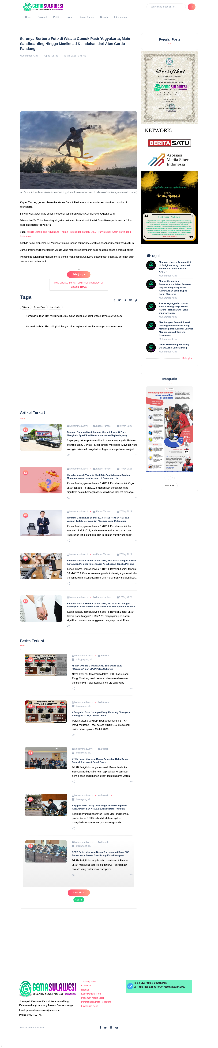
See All (78, 1015)
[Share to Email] (130, 300)
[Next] (172, 478)
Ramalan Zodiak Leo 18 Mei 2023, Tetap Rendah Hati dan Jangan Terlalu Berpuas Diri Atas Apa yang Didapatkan (98, 635)
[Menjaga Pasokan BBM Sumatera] (169, 429)
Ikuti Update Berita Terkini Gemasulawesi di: (78, 284)
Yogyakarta (55, 307)
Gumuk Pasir (39, 307)
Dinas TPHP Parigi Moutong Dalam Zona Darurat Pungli (174, 346)
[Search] (191, 7)
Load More (78, 1008)
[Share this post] (68, 571)
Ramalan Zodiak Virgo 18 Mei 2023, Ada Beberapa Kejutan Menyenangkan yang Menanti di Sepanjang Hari (98, 592)
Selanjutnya (79, 274)
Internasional (120, 17)
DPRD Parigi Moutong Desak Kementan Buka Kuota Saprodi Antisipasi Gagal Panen (100, 876)
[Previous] (167, 478)
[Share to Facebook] (114, 300)
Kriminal (105, 771)
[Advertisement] (78, 84)
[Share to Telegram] (125, 300)
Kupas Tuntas (87, 17)
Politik (56, 17)
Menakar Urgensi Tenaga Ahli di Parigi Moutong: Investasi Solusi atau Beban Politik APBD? (175, 267)
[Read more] (136, 571)
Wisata (25, 307)
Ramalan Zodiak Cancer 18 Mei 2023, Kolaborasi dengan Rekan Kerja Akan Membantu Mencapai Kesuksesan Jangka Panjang (101, 678)
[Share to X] (119, 300)
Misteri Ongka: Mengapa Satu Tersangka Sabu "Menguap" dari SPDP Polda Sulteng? (97, 783)
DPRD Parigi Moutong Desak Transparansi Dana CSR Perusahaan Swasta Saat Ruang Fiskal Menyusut (100, 970)
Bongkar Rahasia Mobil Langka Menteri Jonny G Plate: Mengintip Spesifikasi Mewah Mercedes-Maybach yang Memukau (97, 550)
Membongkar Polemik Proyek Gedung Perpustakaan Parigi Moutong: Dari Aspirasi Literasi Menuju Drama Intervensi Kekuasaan (176, 329)
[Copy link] (136, 301)
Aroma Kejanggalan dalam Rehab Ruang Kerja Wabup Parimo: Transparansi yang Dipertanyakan (173, 308)
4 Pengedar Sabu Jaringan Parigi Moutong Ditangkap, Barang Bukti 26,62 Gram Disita (101, 830)
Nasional (42, 17)
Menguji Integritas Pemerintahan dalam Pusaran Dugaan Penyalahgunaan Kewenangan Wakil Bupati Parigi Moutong (175, 287)
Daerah (104, 17)
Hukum (69, 17)
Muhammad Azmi (29, 55)
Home (28, 17)
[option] (169, 429)
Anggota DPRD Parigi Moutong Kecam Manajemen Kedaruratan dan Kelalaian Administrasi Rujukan (99, 923)
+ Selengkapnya (188, 358)
